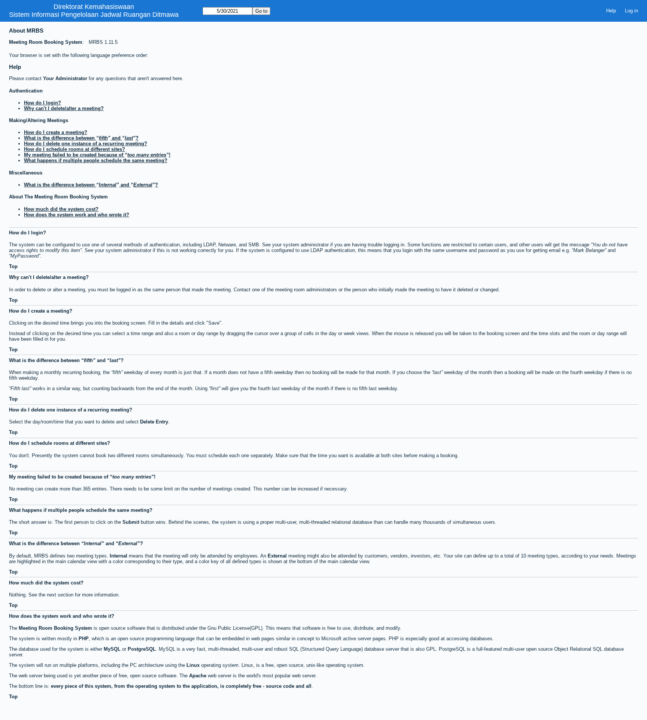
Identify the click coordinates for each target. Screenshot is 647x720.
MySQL (112, 649)
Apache (197, 675)
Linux (193, 665)
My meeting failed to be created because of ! (97, 155)
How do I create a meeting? (55, 132)
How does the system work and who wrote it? (76, 215)
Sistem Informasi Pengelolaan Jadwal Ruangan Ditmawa (94, 14)
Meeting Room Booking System (45, 42)
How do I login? (42, 103)
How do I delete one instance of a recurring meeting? (85, 143)
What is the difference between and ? (81, 138)
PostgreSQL (142, 649)
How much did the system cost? (61, 209)
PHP (84, 638)
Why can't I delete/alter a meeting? (64, 108)
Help (611, 10)
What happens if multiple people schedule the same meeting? (95, 160)
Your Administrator (65, 78)
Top (13, 266)
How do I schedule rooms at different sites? (74, 149)
